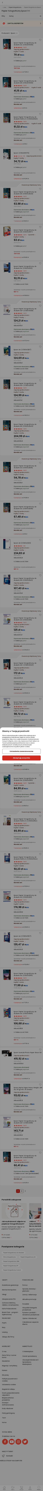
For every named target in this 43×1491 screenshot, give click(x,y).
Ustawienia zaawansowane (21, 751)
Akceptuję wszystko (21, 758)
